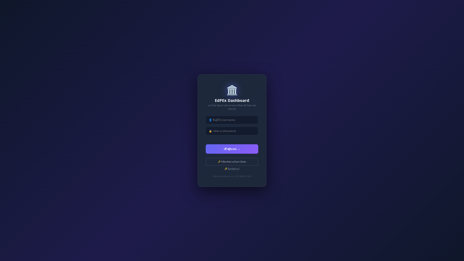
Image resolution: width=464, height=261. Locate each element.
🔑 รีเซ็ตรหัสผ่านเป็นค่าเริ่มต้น (232, 162)
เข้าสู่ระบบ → (232, 148)
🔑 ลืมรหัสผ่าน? (232, 168)
